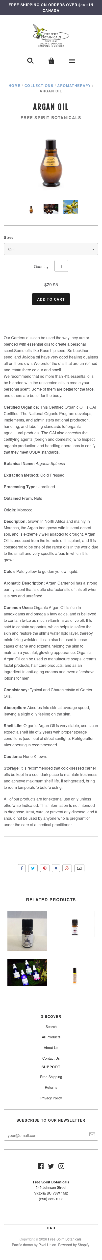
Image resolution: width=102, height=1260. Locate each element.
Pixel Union (47, 1244)
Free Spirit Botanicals (51, 117)
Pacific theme (22, 1244)
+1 (67, 868)
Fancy (56, 868)
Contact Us (51, 1058)
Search (51, 1026)
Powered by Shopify (73, 1244)
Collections (39, 85)
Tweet (33, 868)
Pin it (45, 868)
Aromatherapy (74, 85)
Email (79, 868)
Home (15, 85)
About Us (51, 1047)
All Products (51, 1036)
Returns (51, 1087)
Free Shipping (51, 1076)
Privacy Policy (51, 1097)
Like (22, 868)
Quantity (41, 266)
